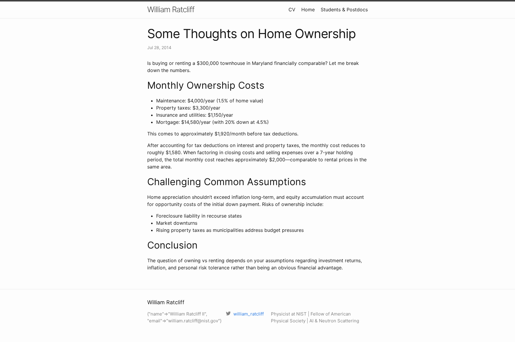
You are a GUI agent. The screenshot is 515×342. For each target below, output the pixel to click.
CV (291, 10)
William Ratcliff (170, 9)
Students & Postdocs (344, 10)
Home (308, 10)
